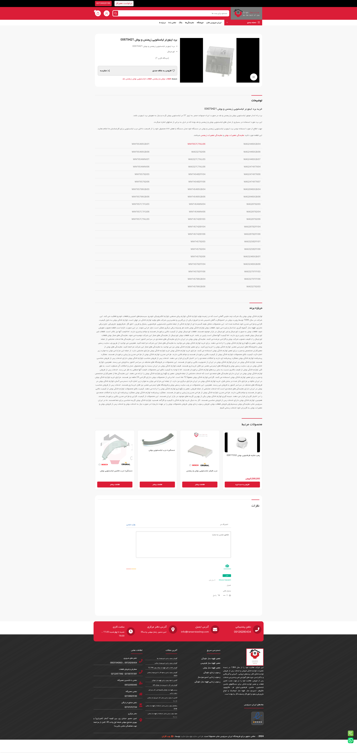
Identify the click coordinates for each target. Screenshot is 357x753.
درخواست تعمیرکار (124, 3)
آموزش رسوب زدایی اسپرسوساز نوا (167, 658)
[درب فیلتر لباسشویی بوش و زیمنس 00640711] (199, 450)
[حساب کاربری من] (106, 13)
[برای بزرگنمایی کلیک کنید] (253, 76)
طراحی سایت (197, 736)
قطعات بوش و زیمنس (162, 78)
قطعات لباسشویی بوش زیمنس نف (137, 78)
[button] (242, 484)
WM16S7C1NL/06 (196, 144)
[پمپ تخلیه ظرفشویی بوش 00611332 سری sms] (242, 442)
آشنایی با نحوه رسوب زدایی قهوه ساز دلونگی (164, 680)
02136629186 (103, 3)
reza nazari (225, 580)
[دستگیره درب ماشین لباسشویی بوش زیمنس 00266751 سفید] (114, 450)
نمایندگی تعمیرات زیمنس (211, 135)
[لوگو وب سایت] (246, 13)
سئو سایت (185, 736)
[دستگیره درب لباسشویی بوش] (157, 440)
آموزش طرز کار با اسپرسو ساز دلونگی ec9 (165, 685)
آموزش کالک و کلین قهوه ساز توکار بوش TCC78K (162, 668)
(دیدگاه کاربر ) (162, 58)
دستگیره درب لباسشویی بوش (162, 450)
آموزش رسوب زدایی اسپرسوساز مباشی (166, 663)
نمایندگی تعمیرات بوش (234, 135)
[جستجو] (115, 13)
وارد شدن (131, 524)
